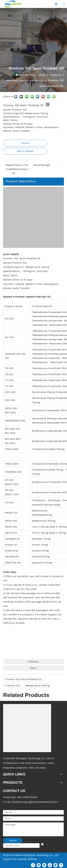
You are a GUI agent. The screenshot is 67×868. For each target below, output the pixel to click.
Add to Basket (25, 151)
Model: (9, 165)
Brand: (37, 165)
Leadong (21, 859)
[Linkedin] (39, 865)
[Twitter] (44, 865)
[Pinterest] (61, 865)
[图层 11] (27, 728)
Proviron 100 (12, 685)
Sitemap (32, 859)
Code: (8, 169)
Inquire (25, 142)
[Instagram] (55, 865)
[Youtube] (50, 865)
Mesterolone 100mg (37, 685)
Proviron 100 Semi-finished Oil (23, 679)
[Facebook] (33, 865)
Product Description (21, 181)
